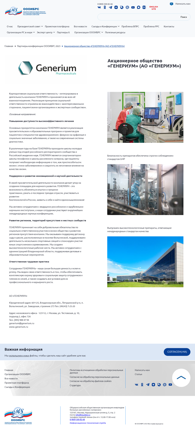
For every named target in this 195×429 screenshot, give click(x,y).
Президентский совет (28, 26)
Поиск (184, 17)
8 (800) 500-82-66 (105, 4)
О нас (10, 26)
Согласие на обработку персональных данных (94, 377)
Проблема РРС (151, 26)
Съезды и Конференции (104, 26)
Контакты (169, 26)
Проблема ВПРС (130, 26)
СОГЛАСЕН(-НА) (177, 352)
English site (153, 8)
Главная (9, 46)
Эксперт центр (44, 32)
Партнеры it (63, 32)
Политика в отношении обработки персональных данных (96, 371)
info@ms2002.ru (83, 414)
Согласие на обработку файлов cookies (91, 381)
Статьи (138, 374)
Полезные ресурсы (115, 32)
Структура (75, 385)
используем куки (19, 355)
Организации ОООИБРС (87, 32)
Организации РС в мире (19, 32)
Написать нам (183, 3)
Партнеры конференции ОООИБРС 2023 (38, 46)
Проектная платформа (57, 26)
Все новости (80, 26)
